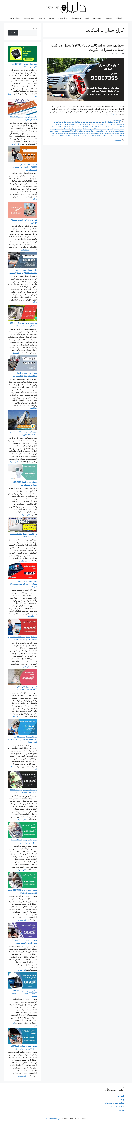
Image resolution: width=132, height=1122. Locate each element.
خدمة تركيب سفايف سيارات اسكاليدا (94, 129)
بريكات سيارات (95, 122)
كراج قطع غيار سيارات (66, 135)
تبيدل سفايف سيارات (101, 124)
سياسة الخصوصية (117, 1107)
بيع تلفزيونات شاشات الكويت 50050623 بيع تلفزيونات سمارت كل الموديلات (23, 584)
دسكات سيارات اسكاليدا (76, 131)
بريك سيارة (104, 122)
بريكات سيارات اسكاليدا (82, 122)
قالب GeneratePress (53, 1119)
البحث (35, 29)
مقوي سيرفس (29, 18)
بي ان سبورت (62, 18)
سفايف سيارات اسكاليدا (85, 133)
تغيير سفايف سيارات (108, 126)
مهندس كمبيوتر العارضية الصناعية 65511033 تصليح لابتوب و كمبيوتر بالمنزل (24, 993)
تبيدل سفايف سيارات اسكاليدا (85, 124)
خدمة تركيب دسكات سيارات (75, 126)
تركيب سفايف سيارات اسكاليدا (65, 124)
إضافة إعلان (119, 1100)
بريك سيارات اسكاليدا (114, 122)
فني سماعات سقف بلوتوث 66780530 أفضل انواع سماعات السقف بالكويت (25, 167)
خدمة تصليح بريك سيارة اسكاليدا (72, 129)
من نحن (121, 1110)
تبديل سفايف (117, 120)
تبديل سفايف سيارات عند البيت (65, 122)
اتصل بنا (121, 1096)
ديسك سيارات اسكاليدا (61, 131)
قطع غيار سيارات (63, 133)
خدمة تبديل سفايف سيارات (93, 126)
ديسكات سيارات (114, 133)
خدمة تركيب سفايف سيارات (115, 129)
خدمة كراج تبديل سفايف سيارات (104, 131)
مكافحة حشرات (76, 18)
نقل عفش (108, 18)
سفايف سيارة (73, 133)
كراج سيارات (92, 135)
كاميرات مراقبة (15, 18)
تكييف (87, 18)
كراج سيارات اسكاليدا (80, 135)
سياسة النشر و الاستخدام (114, 1103)
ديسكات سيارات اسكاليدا (101, 133)
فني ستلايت (97, 18)
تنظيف (51, 18)
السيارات (119, 18)
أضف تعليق (117, 140)
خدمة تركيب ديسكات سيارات (57, 126)
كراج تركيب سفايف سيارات (105, 135)
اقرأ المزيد (110, 114)
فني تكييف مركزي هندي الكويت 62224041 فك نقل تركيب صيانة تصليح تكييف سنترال (22, 739)
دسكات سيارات (89, 131)
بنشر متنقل (41, 18)
